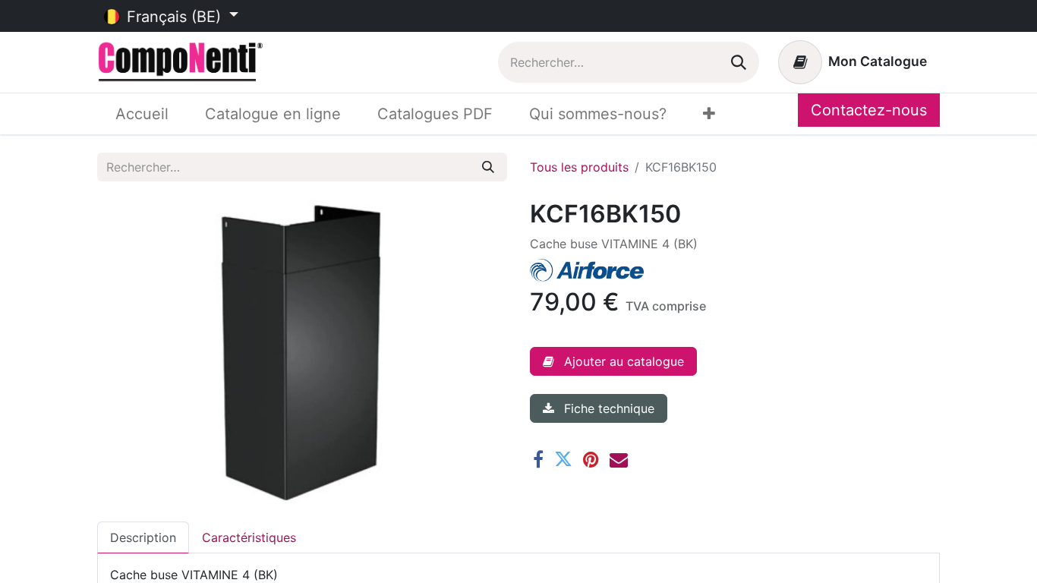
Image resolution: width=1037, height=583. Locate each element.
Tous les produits (579, 167)
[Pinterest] (591, 459)
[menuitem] (142, 113)
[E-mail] (619, 459)
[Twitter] (563, 459)
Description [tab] (143, 537)
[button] (613, 361)
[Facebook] (538, 459)
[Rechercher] (738, 62)
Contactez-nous (869, 110)
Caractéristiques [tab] (249, 537)
